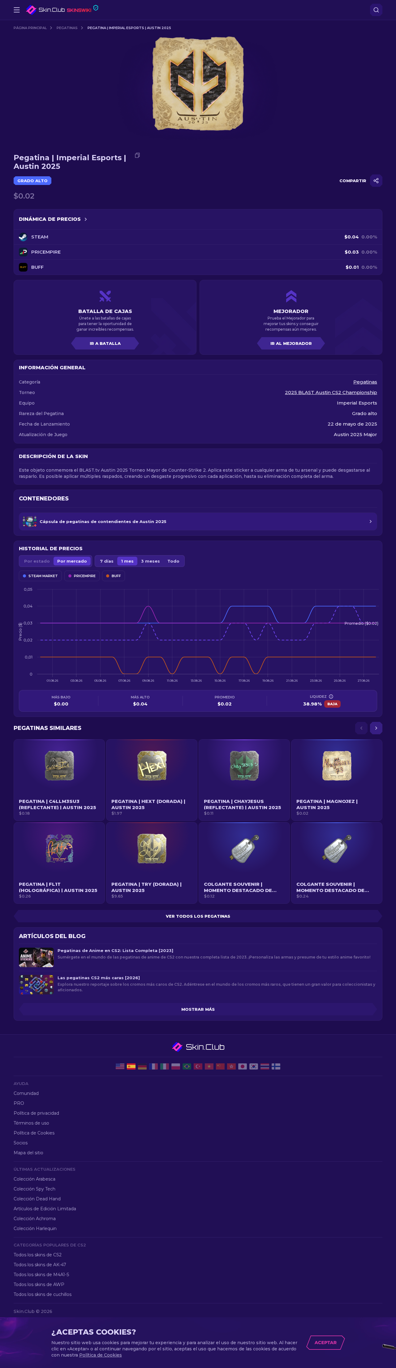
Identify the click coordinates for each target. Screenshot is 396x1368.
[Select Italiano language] (164, 1066)
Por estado (37, 561)
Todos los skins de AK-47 (40, 1264)
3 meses (150, 561)
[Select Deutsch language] (142, 1066)
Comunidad (26, 1093)
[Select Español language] (131, 1066)
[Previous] (361, 728)
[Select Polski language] (175, 1066)
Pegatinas (67, 28)
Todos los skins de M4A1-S (41, 1274)
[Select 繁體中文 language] (231, 1066)
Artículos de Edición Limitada (45, 1208)
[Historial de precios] (86, 219)
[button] (59, 780)
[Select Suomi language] (276, 1066)
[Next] (376, 728)
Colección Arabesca (34, 1179)
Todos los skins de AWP (39, 1284)
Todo (173, 561)
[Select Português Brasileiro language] (186, 1066)
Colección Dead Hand (37, 1199)
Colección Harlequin (35, 1228)
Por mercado (72, 561)
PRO (19, 1103)
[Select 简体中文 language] (220, 1066)
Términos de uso (31, 1123)
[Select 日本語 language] (242, 1066)
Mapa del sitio (28, 1153)
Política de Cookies (34, 1133)
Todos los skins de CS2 (38, 1255)
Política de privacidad (36, 1113)
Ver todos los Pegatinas (198, 916)
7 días (107, 561)
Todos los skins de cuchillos (42, 1294)
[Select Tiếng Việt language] (209, 1066)
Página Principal (30, 28)
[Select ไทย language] (264, 1066)
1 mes (127, 561)
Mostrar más (198, 1009)
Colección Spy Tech (34, 1189)
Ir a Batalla (105, 343)
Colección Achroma (35, 1218)
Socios (21, 1143)
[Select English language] (120, 1066)
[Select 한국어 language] (253, 1066)
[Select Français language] (153, 1066)
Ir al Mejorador (291, 343)
